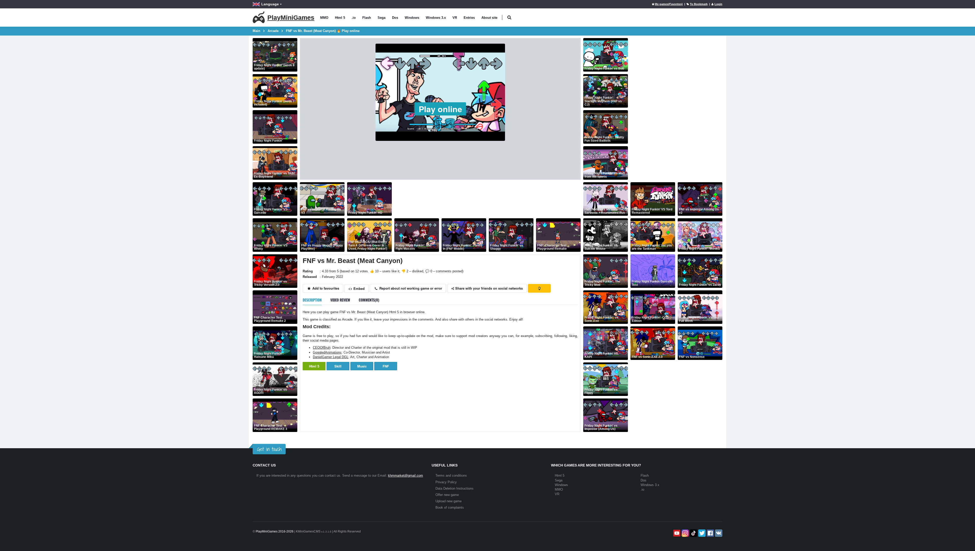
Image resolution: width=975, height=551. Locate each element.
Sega (381, 18)
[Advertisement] (486, 199)
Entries (469, 18)
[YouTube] (676, 533)
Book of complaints (449, 507)
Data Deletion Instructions (454, 488)
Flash (366, 18)
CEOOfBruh (321, 347)
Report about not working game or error (410, 288)
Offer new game (447, 495)
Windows (412, 18)
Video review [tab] (340, 300)
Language (270, 4)
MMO (324, 18)
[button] (509, 18)
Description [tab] (312, 300)
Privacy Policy (446, 482)
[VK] (718, 533)
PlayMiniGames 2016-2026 (275, 531)
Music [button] (362, 366)
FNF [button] (386, 366)
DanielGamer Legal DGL (330, 357)
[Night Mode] (539, 288)
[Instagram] (684, 533)
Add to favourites (325, 288)
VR (454, 18)
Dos (395, 18)
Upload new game (448, 501)
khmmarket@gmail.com (405, 475)
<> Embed (356, 288)
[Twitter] (701, 533)
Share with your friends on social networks (488, 288)
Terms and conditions (451, 475)
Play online (440, 109)
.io (354, 18)
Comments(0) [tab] (369, 300)
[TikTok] (693, 533)
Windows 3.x (436, 18)
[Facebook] (710, 533)
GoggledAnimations (327, 352)
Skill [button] (338, 366)
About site (489, 18)
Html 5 (340, 18)
